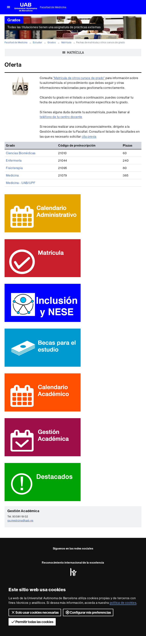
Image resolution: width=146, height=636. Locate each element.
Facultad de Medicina (53, 7)
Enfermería (14, 160)
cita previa (89, 136)
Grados (52, 42)
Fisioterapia (14, 168)
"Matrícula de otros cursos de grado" (79, 78)
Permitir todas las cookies (34, 622)
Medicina (12, 175)
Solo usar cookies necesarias (37, 612)
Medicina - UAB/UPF (20, 183)
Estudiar (37, 42)
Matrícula (66, 42)
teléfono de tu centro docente (61, 117)
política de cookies (123, 603)
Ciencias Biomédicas (21, 153)
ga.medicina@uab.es (20, 520)
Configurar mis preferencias (90, 612)
